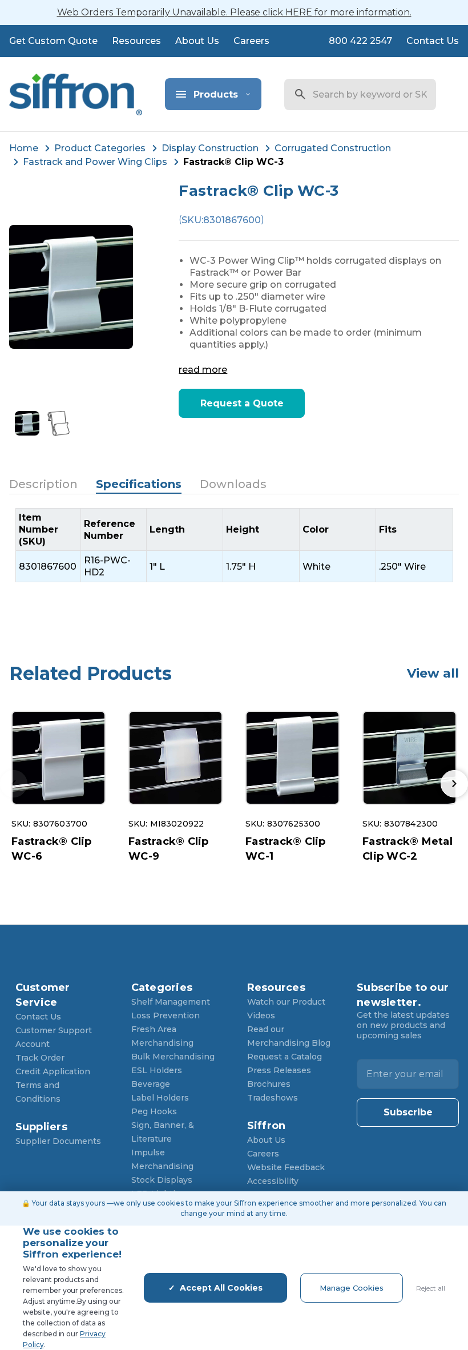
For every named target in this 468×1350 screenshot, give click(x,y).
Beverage (150, 1084)
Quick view (59, 757)
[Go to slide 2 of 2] (454, 783)
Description (43, 484)
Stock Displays (161, 1180)
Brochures (269, 1084)
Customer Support (53, 1030)
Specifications (138, 484)
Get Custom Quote (53, 40)
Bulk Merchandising (173, 1056)
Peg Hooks (154, 1111)
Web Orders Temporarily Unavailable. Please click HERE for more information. (234, 12)
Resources (136, 40)
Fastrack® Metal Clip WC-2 (407, 849)
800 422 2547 (360, 40)
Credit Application (52, 1071)
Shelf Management (170, 1002)
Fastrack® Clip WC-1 (285, 849)
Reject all (430, 1288)
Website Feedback (286, 1167)
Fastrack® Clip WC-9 (168, 849)
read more (203, 369)
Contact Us (432, 40)
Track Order (39, 1058)
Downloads (233, 484)
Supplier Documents (58, 1141)
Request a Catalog (284, 1056)
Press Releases (279, 1070)
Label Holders (160, 1098)
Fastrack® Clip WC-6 (51, 849)
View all (433, 673)
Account (32, 1044)
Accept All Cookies (221, 1288)
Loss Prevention (165, 1015)
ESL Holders (156, 1070)
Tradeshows (272, 1098)
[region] (234, 545)
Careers (251, 40)
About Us (197, 40)
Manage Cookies (352, 1287)
